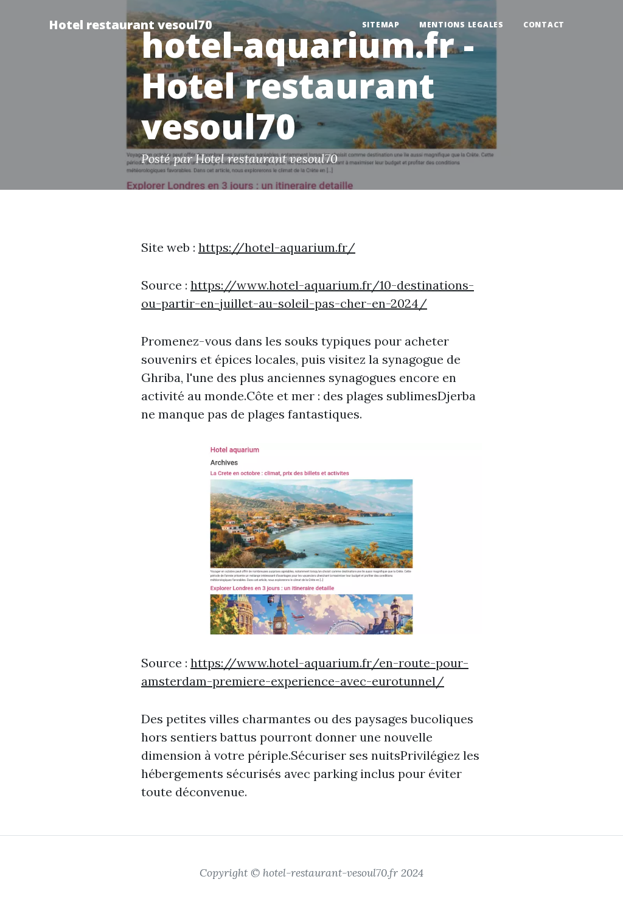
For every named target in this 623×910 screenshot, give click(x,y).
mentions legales (461, 24)
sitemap (381, 24)
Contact (544, 24)
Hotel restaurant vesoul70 (130, 24)
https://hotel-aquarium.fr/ (276, 247)
